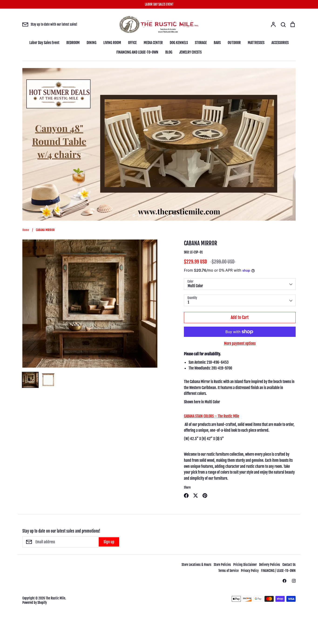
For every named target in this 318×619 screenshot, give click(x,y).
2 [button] (139, 215)
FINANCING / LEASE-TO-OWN (278, 571)
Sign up (109, 542)
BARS (217, 42)
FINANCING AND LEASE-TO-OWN (137, 52)
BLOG (168, 52)
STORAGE (201, 42)
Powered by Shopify (34, 603)
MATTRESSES (256, 42)
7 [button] (167, 215)
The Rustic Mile (55, 598)
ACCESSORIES (280, 42)
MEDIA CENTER (153, 42)
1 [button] (134, 215)
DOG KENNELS (179, 42)
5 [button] (156, 215)
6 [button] (162, 215)
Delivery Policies (269, 565)
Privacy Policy (250, 571)
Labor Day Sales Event (44, 42)
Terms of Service (228, 571)
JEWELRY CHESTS (190, 52)
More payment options (240, 343)
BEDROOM (73, 42)
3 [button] (145, 215)
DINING (91, 42)
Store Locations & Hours (196, 565)
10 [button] (184, 215)
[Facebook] (284, 580)
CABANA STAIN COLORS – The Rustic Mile (211, 416)
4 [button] (150, 215)
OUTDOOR (234, 42)
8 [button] (173, 215)
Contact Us (289, 565)
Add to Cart (240, 317)
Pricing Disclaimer (245, 565)
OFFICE (132, 42)
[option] (159, 144)
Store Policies (222, 565)
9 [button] (178, 215)
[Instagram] (293, 580)
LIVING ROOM (112, 42)
